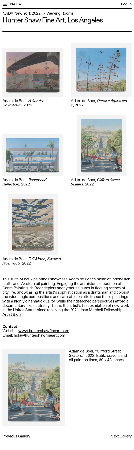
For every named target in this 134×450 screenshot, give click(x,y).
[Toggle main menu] (5, 4)
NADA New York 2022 (21, 13)
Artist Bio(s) (12, 314)
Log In (126, 4)
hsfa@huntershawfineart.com (39, 335)
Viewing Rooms (60, 13)
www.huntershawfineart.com (43, 330)
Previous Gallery (16, 436)
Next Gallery (121, 436)
